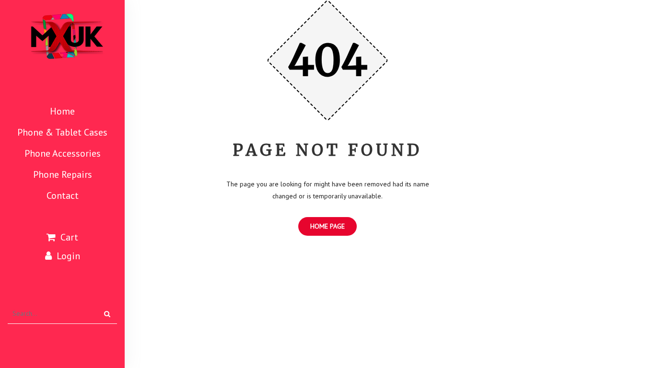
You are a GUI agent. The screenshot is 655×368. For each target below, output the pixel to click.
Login (68, 256)
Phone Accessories (62, 153)
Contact (63, 195)
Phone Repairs (62, 174)
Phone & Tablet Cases (62, 132)
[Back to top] (634, 328)
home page (327, 226)
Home (62, 111)
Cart (69, 237)
